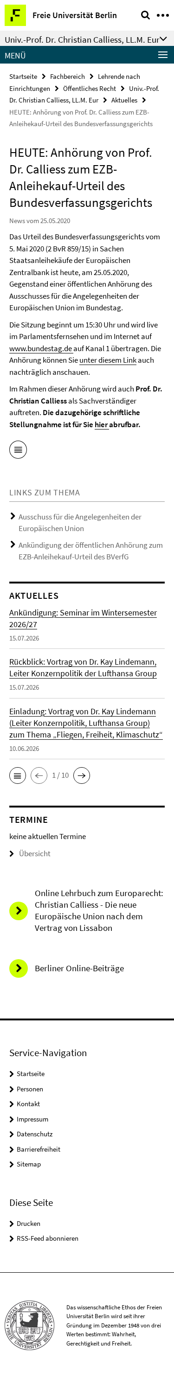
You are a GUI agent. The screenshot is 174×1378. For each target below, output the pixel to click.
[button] (17, 775)
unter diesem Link (107, 360)
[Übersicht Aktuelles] (18, 451)
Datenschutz (34, 1133)
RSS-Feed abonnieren (47, 1238)
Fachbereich (67, 76)
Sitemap (29, 1164)
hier (102, 424)
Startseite (23, 76)
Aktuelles (124, 100)
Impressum (32, 1119)
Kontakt (28, 1103)
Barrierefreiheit (38, 1149)
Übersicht (35, 853)
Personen (30, 1088)
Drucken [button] (28, 1223)
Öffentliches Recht (89, 88)
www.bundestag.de (41, 348)
